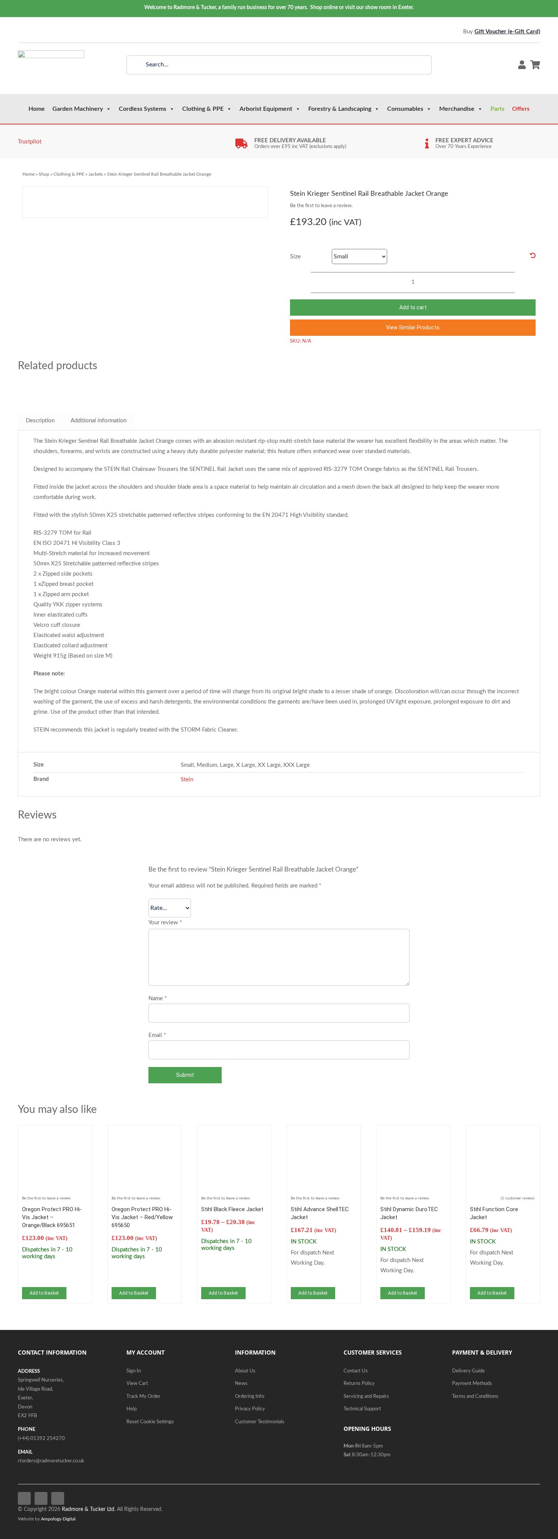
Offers (521, 109)
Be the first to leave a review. (321, 205)
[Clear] (533, 256)
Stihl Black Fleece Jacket (232, 1209)
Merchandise (456, 109)
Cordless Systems (142, 109)
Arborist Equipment (266, 109)
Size (295, 256)
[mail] (54, 31)
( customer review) (517, 1198)
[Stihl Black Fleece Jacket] (234, 1134)
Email (157, 1035)
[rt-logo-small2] (51, 53)
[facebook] (20, 31)
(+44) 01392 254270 (41, 1438)
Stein (187, 779)
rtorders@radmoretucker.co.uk (51, 1461)
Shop (44, 174)
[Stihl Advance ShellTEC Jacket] (324, 1134)
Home (36, 109)
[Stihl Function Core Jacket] (503, 1134)
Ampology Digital (58, 1519)
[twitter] (31, 31)
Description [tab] (40, 420)
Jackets (95, 174)
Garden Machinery (77, 109)
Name (157, 998)
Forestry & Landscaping (339, 109)
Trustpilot (29, 142)
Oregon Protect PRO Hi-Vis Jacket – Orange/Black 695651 (52, 1217)
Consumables (405, 109)
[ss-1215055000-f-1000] (107, 202)
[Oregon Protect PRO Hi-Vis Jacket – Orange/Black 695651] (55, 1134)
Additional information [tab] (98, 420)
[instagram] (43, 31)
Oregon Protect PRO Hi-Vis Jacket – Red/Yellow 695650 (142, 1217)
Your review (165, 922)
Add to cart (413, 307)
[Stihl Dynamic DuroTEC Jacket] (413, 1134)
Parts (497, 109)
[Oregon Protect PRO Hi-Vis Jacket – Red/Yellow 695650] (145, 1134)
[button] (413, 327)
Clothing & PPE (203, 109)
